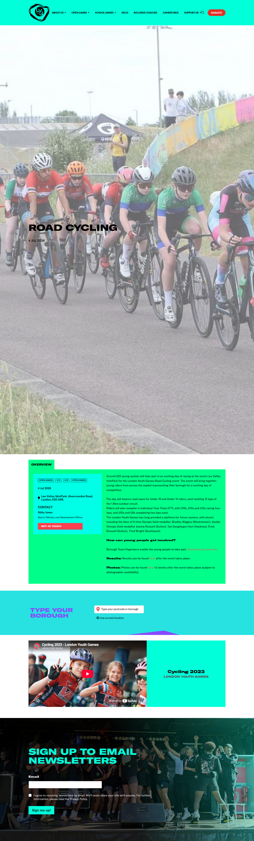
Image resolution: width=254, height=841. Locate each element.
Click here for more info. (202, 549)
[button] (202, 12)
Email (35, 776)
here (152, 558)
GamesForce (171, 12)
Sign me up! (41, 810)
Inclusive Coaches (145, 12)
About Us (57, 12)
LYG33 (125, 12)
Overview (41, 464)
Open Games (79, 12)
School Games (104, 12)
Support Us (191, 12)
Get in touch (51, 526)
